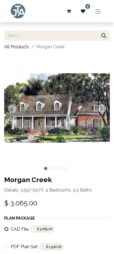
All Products (16, 46)
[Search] (104, 36)
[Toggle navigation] (98, 11)
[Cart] (68, 11)
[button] (12, 108)
